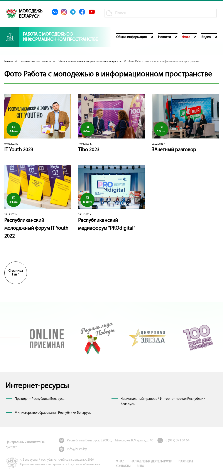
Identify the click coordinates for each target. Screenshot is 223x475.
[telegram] (73, 12)
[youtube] (92, 12)
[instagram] (64, 12)
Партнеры (186, 461)
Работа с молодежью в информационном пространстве (90, 61)
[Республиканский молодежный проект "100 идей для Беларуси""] (198, 338)
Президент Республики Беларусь (39, 399)
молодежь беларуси (30, 14)
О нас (120, 461)
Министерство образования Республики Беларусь (53, 413)
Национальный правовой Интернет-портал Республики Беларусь (162, 401)
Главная (8, 61)
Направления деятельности (35, 61)
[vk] (55, 12)
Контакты (123, 466)
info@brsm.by (77, 449)
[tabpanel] (47, 338)
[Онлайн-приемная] (47, 338)
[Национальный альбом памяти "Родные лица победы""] (97, 338)
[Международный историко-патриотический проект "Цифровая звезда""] (147, 338)
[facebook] (82, 12)
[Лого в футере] (12, 463)
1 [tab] (10, 338)
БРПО (140, 466)
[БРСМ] (11, 13)
